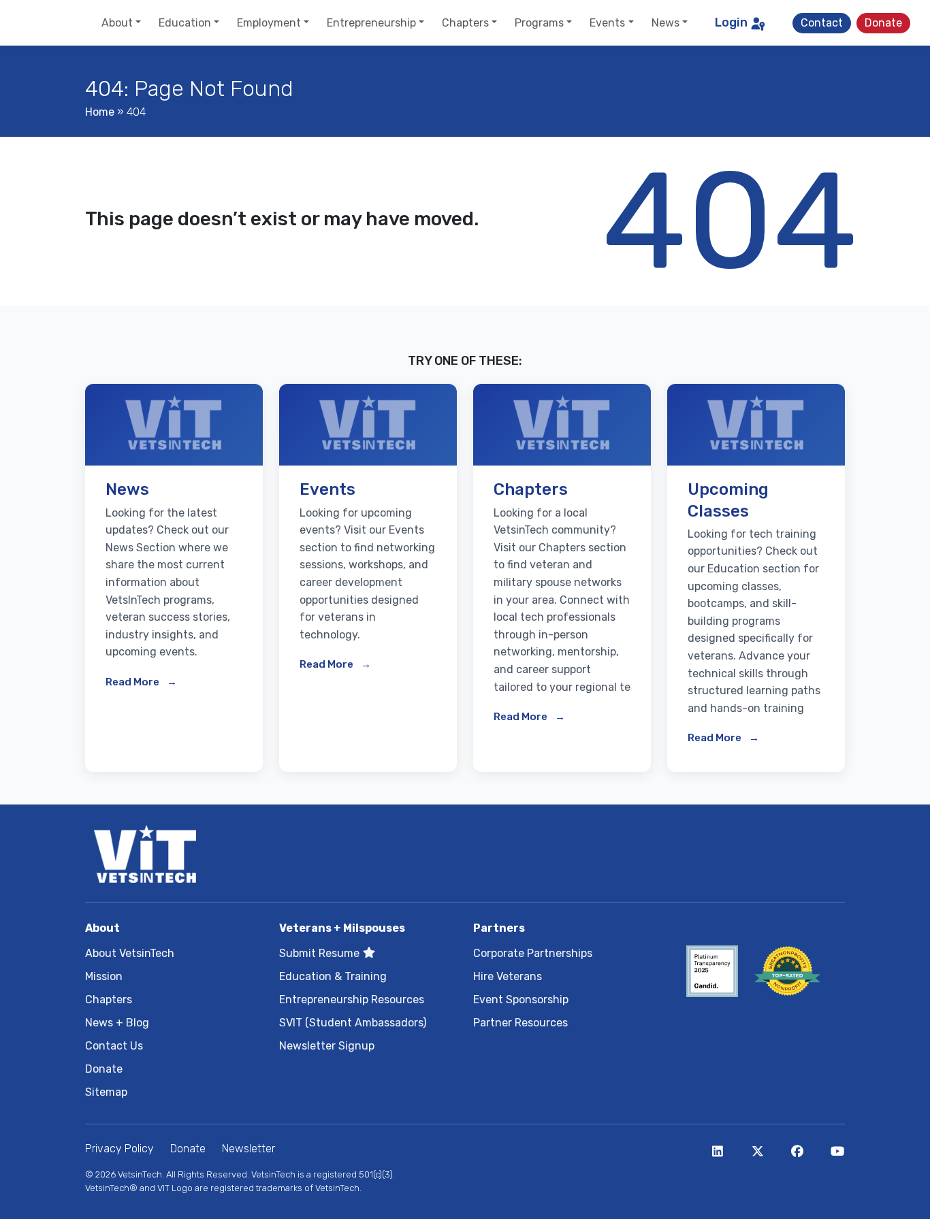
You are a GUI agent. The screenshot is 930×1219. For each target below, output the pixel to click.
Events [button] (607, 22)
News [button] (665, 22)
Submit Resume (320, 953)
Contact (822, 22)
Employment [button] (269, 22)
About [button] (117, 22)
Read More (133, 682)
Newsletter (248, 1148)
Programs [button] (539, 22)
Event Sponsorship (520, 999)
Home (99, 111)
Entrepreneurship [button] (371, 22)
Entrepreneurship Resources (351, 999)
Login (731, 22)
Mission (104, 976)
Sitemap (106, 1092)
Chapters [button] (465, 22)
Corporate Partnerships (532, 953)
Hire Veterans (507, 976)
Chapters (108, 999)
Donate (883, 22)
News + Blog (117, 1022)
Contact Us (114, 1045)
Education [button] (185, 22)
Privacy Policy (119, 1148)
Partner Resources (520, 1022)
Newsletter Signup (326, 1045)
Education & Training (333, 976)
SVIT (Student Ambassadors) (352, 1022)
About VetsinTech (129, 953)
